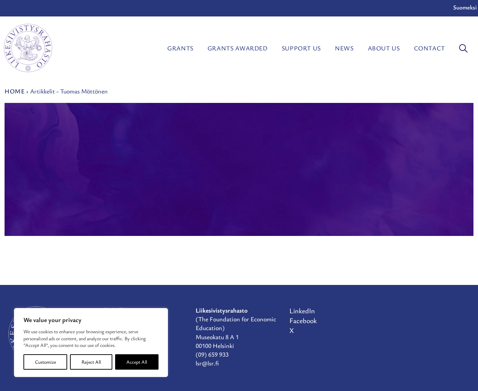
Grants (180, 48)
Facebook (303, 320)
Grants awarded (238, 48)
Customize (45, 361)
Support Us (301, 48)
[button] (463, 48)
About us (384, 48)
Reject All (91, 361)
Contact (429, 48)
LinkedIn (302, 310)
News (344, 48)
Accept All (136, 361)
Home (15, 91)
